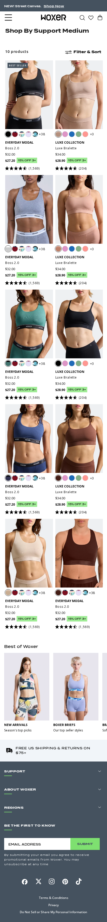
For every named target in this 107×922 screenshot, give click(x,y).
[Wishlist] (91, 17)
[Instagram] (52, 881)
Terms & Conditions (53, 898)
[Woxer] (53, 17)
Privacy (53, 905)
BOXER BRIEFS (64, 725)
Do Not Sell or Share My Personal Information (53, 912)
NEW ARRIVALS (16, 725)
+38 (42, 134)
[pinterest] (65, 881)
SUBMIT (85, 844)
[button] (9, 17)
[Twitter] (38, 881)
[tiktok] (79, 881)
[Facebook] (25, 882)
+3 (92, 134)
